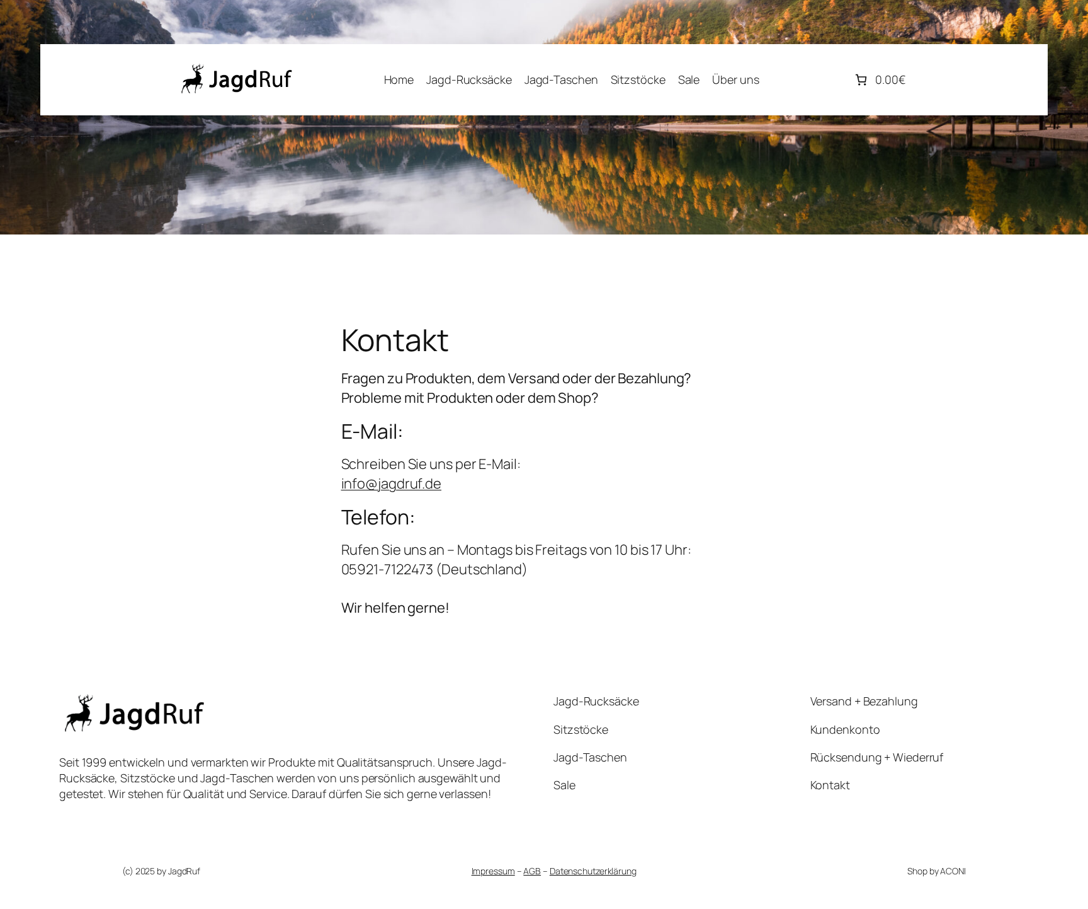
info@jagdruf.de (391, 483)
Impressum (493, 871)
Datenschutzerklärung (593, 871)
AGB (532, 871)
